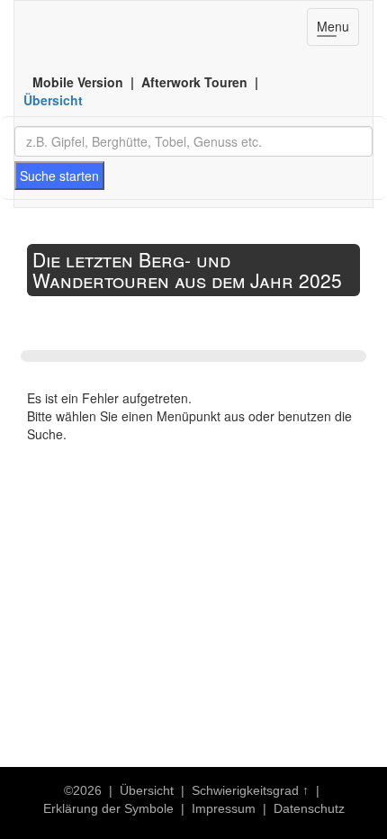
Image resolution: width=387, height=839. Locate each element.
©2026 (83, 790)
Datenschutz (309, 808)
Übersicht (53, 100)
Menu (337, 31)
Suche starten (59, 176)
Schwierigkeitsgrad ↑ (250, 790)
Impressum (224, 808)
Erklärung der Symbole (108, 808)
